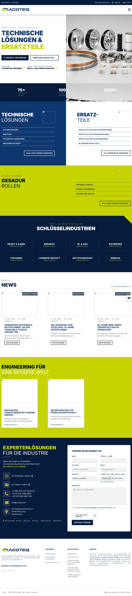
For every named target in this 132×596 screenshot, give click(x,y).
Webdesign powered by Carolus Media (117, 592)
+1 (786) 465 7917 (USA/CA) (23, 491)
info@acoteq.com (103, 2)
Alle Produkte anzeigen (115, 153)
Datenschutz (73, 557)
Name (75, 456)
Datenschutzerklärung (90, 507)
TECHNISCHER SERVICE (85, 194)
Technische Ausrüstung (14, 139)
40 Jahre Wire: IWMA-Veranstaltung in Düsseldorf (109, 327)
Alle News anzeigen (120, 286)
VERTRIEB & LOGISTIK (84, 184)
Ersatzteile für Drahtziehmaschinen (95, 130)
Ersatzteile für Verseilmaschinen (94, 134)
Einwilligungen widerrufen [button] (74, 575)
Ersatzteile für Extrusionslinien (93, 139)
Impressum (72, 554)
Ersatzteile (50, 554)
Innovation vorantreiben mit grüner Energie (19, 412)
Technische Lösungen (50, 558)
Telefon (76, 465)
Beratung (7, 134)
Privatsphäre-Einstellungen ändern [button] (73, 562)
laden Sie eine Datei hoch (112, 474)
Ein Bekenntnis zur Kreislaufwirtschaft (64, 411)
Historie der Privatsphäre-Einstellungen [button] (73, 569)
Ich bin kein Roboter (81, 515)
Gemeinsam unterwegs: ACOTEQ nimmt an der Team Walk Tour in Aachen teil (18, 328)
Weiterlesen (12, 343)
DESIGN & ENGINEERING (85, 189)
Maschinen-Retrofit (12, 143)
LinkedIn (116, 2)
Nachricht (76, 485)
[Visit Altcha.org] (95, 516)
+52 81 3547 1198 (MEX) (21, 494)
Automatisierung (10, 130)
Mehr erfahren (10, 425)
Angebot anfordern (15, 58)
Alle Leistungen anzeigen (39, 153)
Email (103, 465)
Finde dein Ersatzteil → (45, 58)
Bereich (75, 474)
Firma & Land (107, 456)
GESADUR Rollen (52, 562)
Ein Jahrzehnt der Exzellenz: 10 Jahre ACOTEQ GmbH (62, 327)
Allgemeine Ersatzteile (89, 143)
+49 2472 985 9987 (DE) (22, 496)
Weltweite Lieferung (10, 2)
